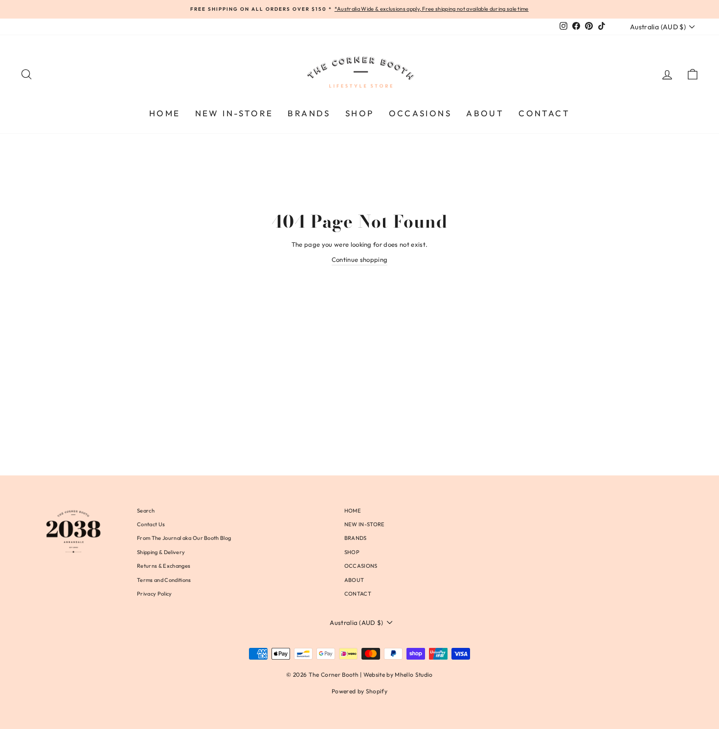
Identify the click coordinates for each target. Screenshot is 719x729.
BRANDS (309, 113)
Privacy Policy (154, 593)
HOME (164, 113)
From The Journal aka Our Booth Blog (184, 538)
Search (146, 510)
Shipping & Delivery (161, 552)
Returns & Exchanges (163, 565)
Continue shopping (360, 259)
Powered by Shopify (359, 691)
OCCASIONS (420, 113)
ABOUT (485, 113)
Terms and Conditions (164, 580)
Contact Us (151, 524)
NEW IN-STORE (234, 113)
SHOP (359, 113)
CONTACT (544, 113)
